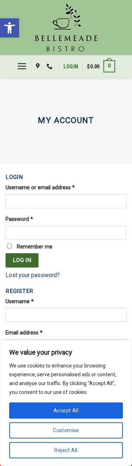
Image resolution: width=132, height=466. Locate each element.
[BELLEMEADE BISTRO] (66, 27)
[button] (9, 27)
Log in (22, 260)
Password (19, 219)
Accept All (66, 410)
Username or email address (40, 187)
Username (20, 301)
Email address (24, 333)
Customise (66, 430)
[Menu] (22, 66)
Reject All (65, 450)
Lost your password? (33, 275)
